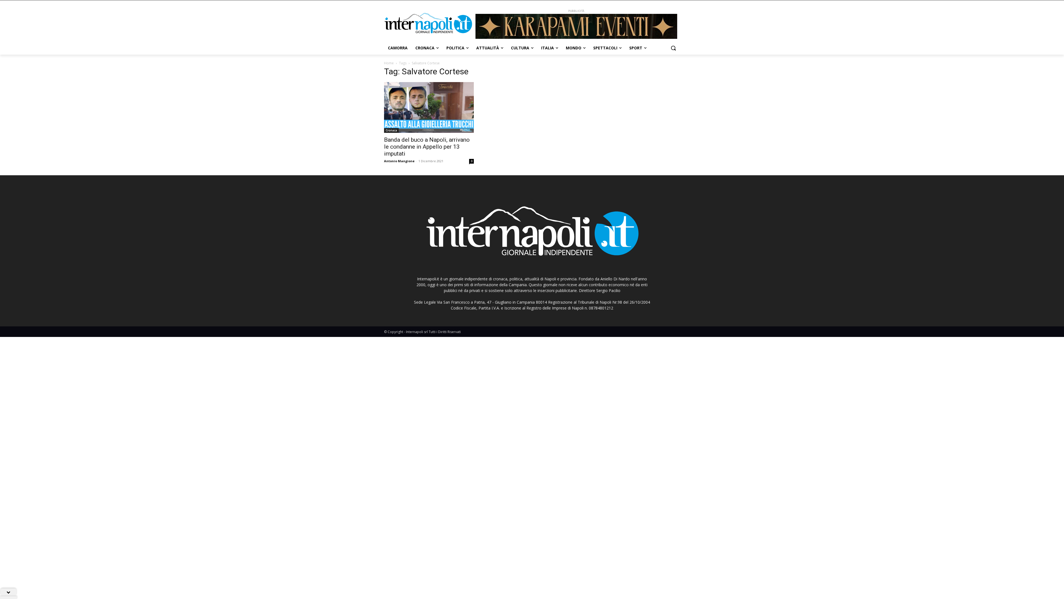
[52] (576, 26)
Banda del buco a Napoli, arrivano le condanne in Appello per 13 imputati (427, 146)
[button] (673, 48)
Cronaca (391, 130)
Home (389, 63)
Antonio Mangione (399, 161)
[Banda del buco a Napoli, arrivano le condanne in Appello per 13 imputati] (429, 107)
